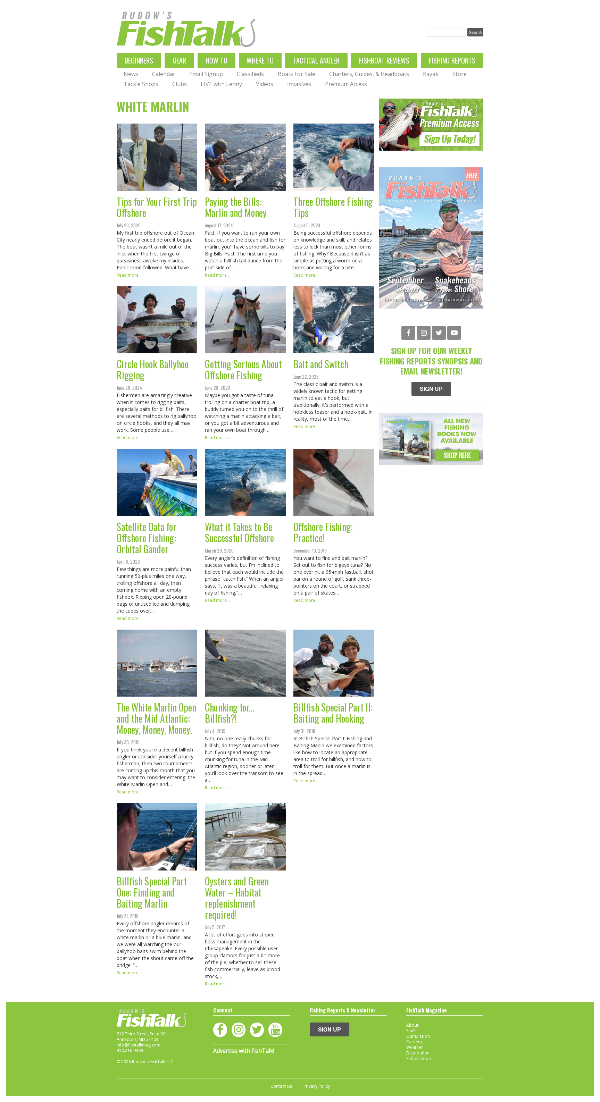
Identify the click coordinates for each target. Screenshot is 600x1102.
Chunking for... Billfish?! (229, 712)
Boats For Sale (296, 74)
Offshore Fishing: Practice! (323, 532)
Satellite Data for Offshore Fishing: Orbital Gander (146, 538)
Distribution (418, 1053)
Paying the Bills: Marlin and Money (236, 207)
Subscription (418, 1058)
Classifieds (250, 74)
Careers (414, 1042)
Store (459, 74)
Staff (410, 1031)
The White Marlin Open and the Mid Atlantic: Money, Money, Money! (156, 718)
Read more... (129, 275)
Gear (179, 60)
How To (216, 60)
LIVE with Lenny (221, 84)
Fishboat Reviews (384, 60)
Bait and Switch (320, 364)
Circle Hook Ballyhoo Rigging (153, 369)
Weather (414, 1047)
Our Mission (418, 1036)
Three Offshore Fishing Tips (333, 207)
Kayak (431, 74)
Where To (260, 60)
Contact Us (281, 1086)
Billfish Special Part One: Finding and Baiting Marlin (152, 892)
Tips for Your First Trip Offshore (157, 207)
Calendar (163, 74)
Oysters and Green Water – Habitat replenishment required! (237, 898)
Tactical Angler (316, 60)
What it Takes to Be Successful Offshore (239, 532)
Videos (264, 84)
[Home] (186, 29)
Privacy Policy (316, 1086)
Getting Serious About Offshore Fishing (243, 369)
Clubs (179, 84)
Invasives (299, 84)
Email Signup (206, 74)
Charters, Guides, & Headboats (369, 74)
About (412, 1025)
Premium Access (346, 84)
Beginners (139, 60)
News (131, 74)
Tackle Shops (141, 84)
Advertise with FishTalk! (243, 1050)
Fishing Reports (452, 60)
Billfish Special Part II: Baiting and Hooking (333, 712)
